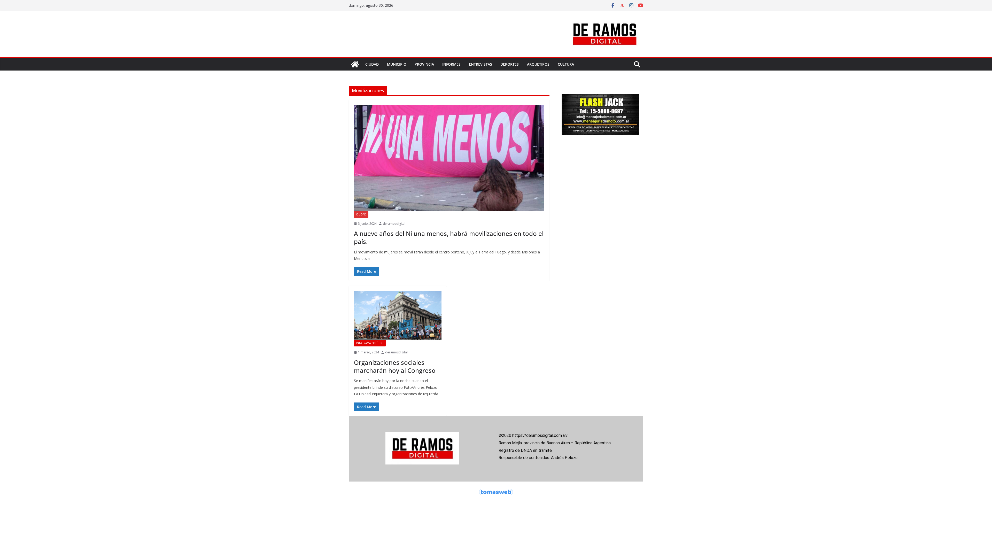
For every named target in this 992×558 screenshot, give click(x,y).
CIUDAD (372, 64)
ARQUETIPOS (538, 64)
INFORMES (451, 64)
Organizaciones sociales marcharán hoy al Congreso (395, 366)
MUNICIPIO (396, 64)
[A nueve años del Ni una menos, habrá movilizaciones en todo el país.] (449, 158)
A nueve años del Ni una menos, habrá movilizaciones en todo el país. (449, 237)
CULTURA (566, 64)
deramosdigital (394, 223)
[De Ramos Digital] (355, 64)
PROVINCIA (424, 64)
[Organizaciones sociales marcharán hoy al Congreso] (397, 315)
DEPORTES (509, 64)
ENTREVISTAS (480, 64)
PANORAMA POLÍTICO (370, 343)
